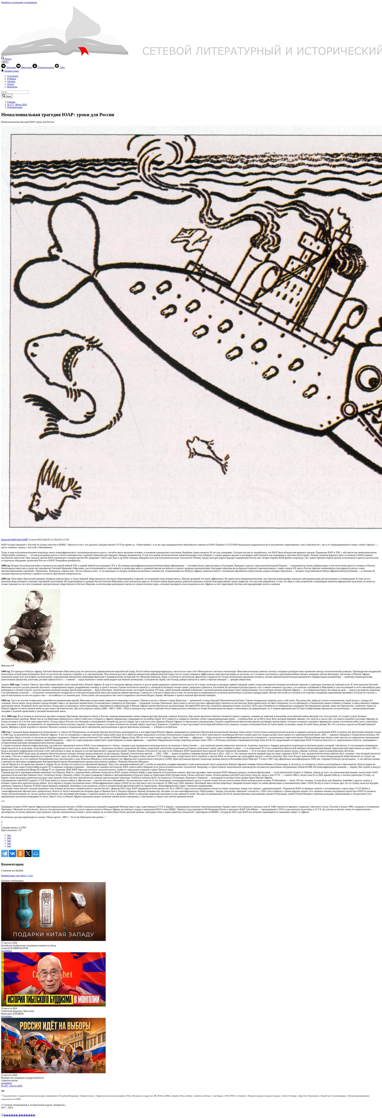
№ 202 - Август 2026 (11, 1086)
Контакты (12, 87)
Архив (10, 84)
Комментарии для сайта (17, 875)
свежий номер (11, 71)
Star (9, 835)
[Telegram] (4, 853)
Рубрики (11, 78)
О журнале (12, 76)
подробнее (6, 951)
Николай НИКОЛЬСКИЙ (14, 539)
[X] (28, 853)
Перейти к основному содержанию (19, 2)
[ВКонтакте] (12, 853)
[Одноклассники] (20, 853)
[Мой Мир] (35, 853)
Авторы (11, 81)
